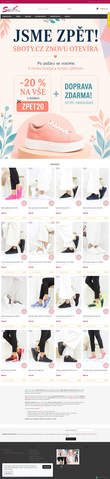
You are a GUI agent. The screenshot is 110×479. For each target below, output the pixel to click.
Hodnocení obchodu (34, 452)
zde (11, 469)
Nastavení (8, 473)
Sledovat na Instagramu (69, 466)
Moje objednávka (33, 450)
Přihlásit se (71, 439)
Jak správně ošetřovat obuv (36, 458)
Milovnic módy (39, 405)
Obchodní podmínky (34, 460)
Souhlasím (47, 467)
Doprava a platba (33, 456)
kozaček (82, 397)
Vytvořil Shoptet (103, 477)
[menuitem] (7, 16)
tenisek (75, 397)
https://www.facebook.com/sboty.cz (13, 452)
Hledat (69, 9)
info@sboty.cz (8, 450)
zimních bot (28, 399)
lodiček (70, 397)
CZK (99, 1)
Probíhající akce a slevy (35, 454)
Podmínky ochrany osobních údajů (38, 462)
